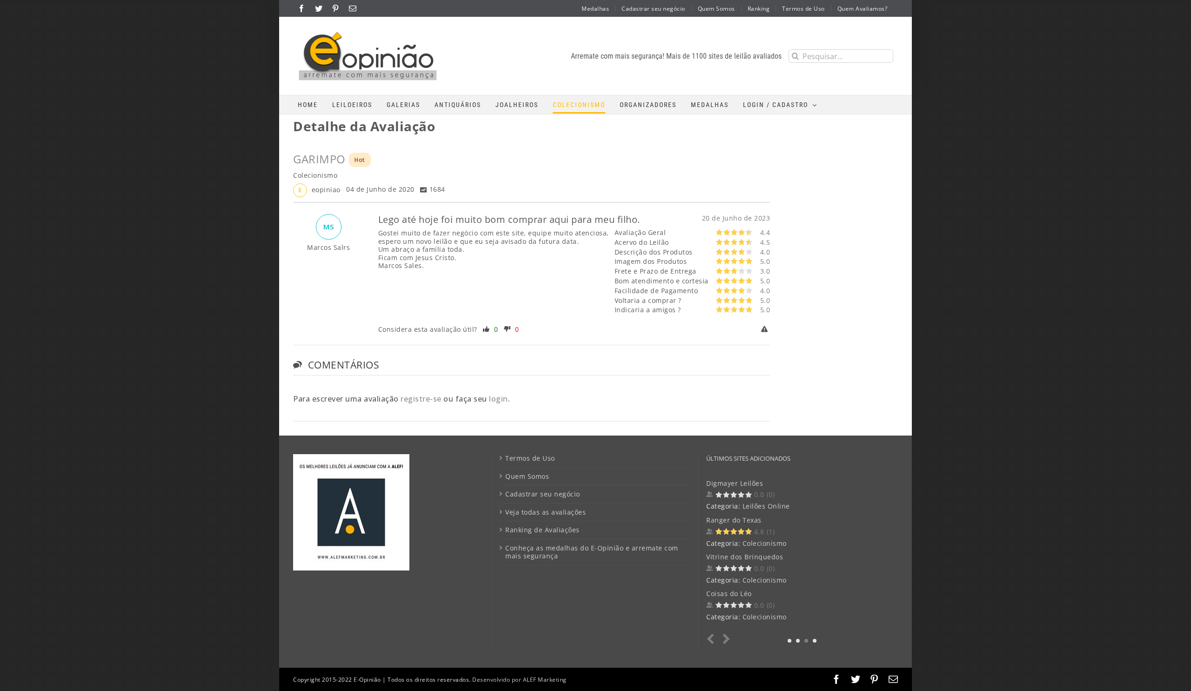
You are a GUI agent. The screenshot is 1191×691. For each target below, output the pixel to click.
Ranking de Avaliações (542, 530)
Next (724, 639)
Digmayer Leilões (734, 483)
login (498, 399)
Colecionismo (765, 543)
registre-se (421, 399)
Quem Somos (527, 476)
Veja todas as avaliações (545, 512)
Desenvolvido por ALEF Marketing (519, 680)
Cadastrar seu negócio (542, 494)
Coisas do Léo (729, 593)
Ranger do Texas (734, 520)
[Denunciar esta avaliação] (765, 329)
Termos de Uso (530, 458)
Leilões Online (766, 506)
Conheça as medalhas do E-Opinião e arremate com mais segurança (591, 552)
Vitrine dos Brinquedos (744, 556)
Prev (712, 639)
